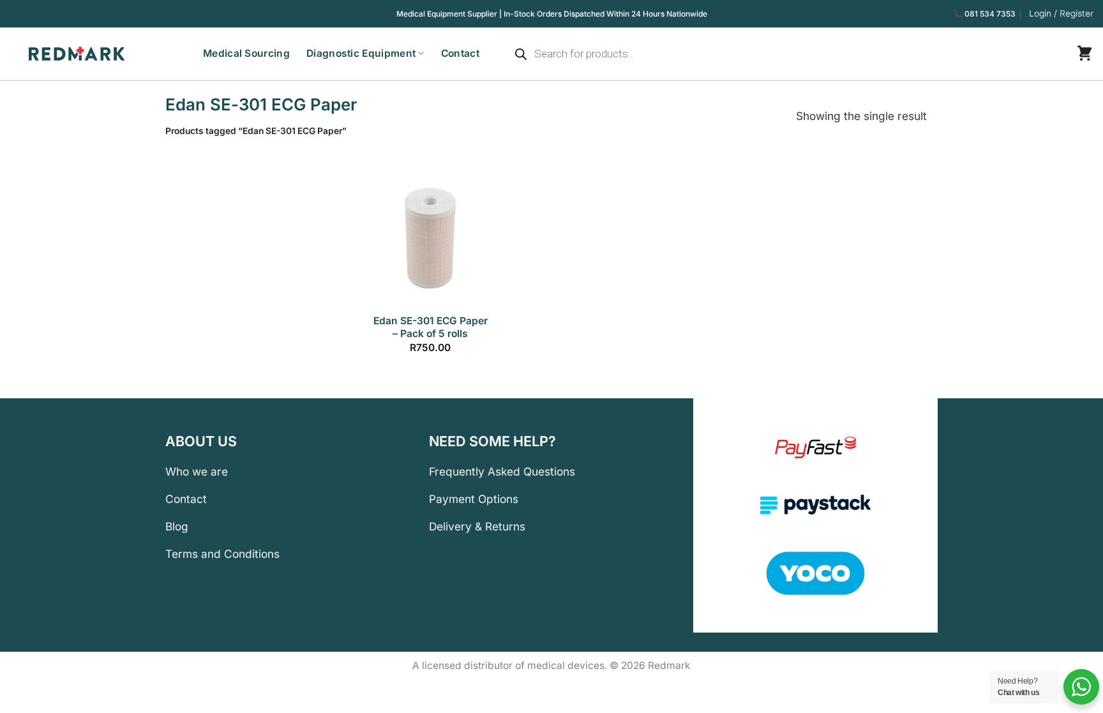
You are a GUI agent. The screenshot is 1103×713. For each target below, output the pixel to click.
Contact (460, 53)
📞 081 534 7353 (984, 14)
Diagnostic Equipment (361, 53)
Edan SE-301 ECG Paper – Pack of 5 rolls (430, 327)
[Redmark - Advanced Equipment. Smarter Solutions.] (67, 53)
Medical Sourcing (246, 53)
